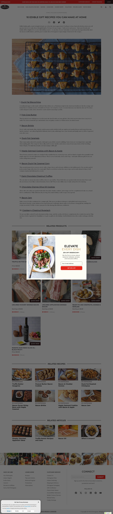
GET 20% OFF (71, 268)
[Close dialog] (84, 236)
